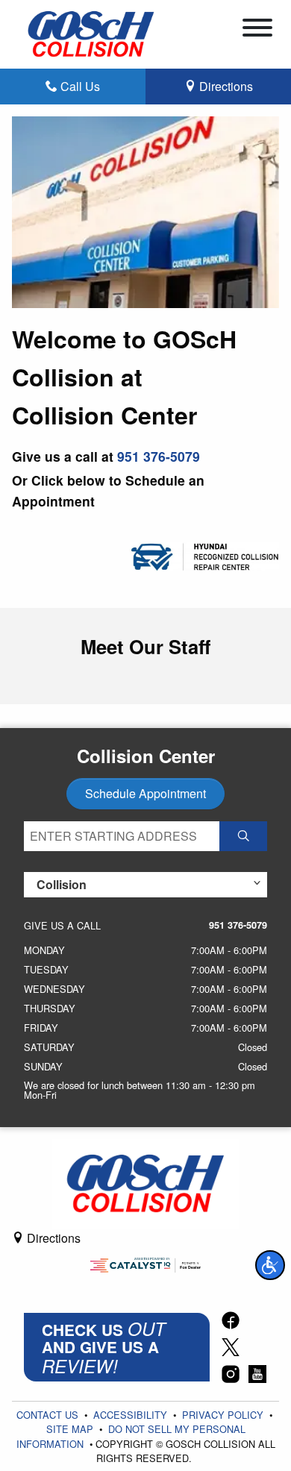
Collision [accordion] (62, 884)
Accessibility (131, 1415)
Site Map (71, 1429)
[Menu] (257, 29)
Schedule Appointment (145, 793)
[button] (270, 1265)
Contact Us (48, 1415)
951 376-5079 (158, 456)
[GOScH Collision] (91, 32)
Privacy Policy (224, 1415)
